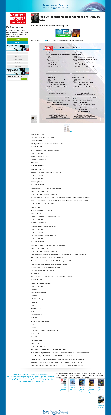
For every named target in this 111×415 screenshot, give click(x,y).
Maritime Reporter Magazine (63, 389)
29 (71, 131)
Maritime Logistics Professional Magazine (91, 390)
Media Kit (17, 63)
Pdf (42, 40)
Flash (45, 40)
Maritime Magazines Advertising (39, 374)
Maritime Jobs (40, 382)
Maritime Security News (24, 376)
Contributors (18, 53)
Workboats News (40, 378)
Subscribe (17, 39)
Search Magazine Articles (15, 76)
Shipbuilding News (37, 376)
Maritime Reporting (28, 378)
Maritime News (11, 376)
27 (38, 123)
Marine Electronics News (34, 380)
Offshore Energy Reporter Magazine (101, 390)
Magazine (17, 42)
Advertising (18, 56)
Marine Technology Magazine (72, 389)
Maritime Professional (28, 382)
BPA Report (18, 66)
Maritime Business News (19, 380)
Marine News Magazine (82, 389)
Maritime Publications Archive (20, 374)
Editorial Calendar (17, 59)
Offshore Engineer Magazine (101, 405)
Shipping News (17, 378)
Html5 (50, 40)
